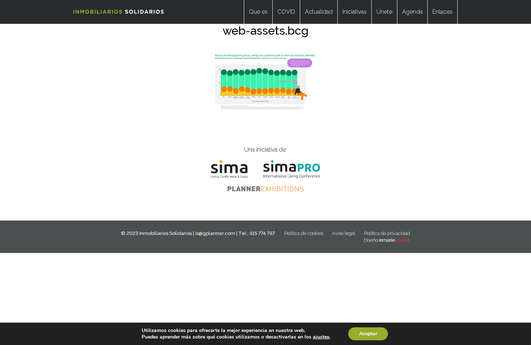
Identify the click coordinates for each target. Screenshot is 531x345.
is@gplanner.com (215, 233)
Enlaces (442, 11)
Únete (384, 11)
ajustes (321, 337)
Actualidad (319, 11)
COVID (286, 11)
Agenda (412, 11)
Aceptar (368, 333)
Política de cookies (303, 233)
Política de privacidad (387, 233)
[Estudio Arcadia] (394, 240)
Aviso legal (343, 233)
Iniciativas (354, 11)
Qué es (258, 11)
